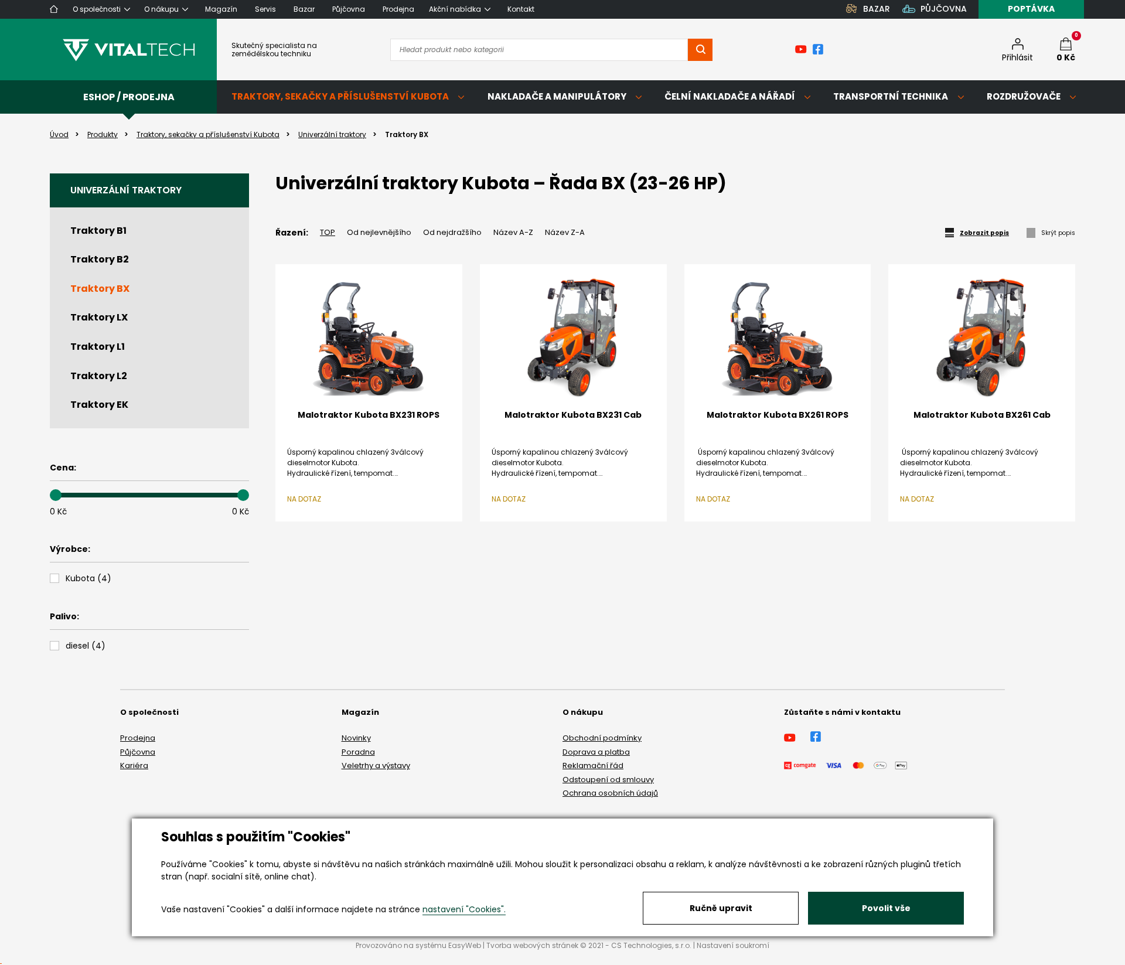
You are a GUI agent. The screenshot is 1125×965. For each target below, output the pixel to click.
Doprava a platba (596, 752)
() (88, 578)
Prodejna (137, 738)
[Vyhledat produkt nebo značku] (700, 50)
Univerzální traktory (126, 190)
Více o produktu (369, 532)
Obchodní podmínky (602, 738)
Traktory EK (99, 404)
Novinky (356, 738)
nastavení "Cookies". (464, 909)
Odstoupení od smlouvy (608, 779)
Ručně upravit (721, 908)
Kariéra (134, 765)
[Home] (54, 9)
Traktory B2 (99, 259)
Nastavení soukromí (733, 945)
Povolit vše (886, 908)
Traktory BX (99, 288)
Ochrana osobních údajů (610, 793)
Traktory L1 (97, 346)
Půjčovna (137, 752)
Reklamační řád (592, 765)
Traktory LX (99, 317)
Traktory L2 (98, 376)
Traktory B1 (98, 230)
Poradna (358, 752)
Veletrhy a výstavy (376, 765)
